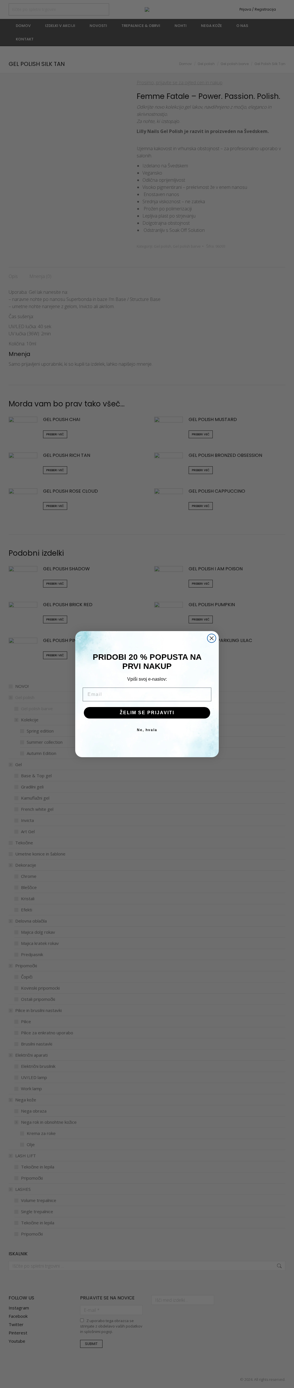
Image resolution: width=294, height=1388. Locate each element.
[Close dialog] (211, 638)
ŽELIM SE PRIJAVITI (147, 712)
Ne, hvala (147, 730)
